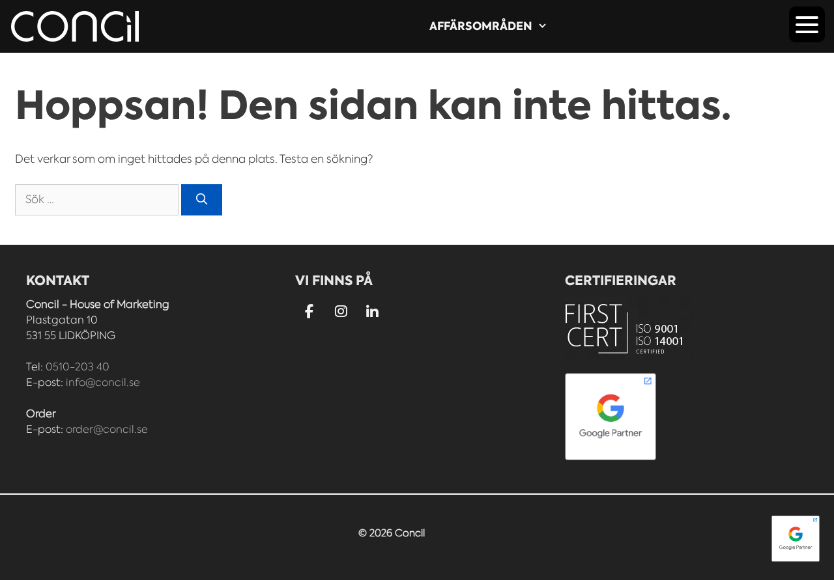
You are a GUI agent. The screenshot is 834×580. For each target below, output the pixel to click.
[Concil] (75, 26)
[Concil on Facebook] (309, 312)
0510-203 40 (77, 367)
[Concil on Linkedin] (373, 313)
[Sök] (202, 199)
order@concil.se (107, 429)
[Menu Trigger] (807, 24)
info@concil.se (103, 382)
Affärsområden (480, 26)
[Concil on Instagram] (341, 312)
